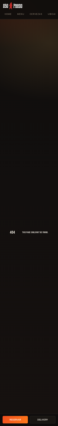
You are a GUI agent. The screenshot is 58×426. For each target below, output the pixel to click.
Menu (20, 14)
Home (8, 14)
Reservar (15, 419)
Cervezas (36, 14)
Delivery (42, 419)
